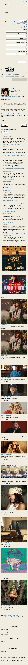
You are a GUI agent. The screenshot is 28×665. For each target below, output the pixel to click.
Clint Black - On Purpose (8, 179)
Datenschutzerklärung (6, 660)
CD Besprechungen (5, 510)
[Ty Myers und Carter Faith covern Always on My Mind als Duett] (14, 427)
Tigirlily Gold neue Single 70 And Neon (9, 417)
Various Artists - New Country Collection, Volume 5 (14, 233)
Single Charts (4, 324)
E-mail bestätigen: (21, 51)
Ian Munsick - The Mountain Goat (8, 576)
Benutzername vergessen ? (20, 24)
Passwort (6, 12)
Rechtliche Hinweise (16, 660)
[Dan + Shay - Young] (14, 529)
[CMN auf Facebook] (14, 79)
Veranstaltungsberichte (6, 479)
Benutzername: (21, 33)
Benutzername (7, 4)
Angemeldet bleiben (8, 21)
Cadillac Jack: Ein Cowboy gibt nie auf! (11, 144)
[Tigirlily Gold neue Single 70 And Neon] (14, 408)
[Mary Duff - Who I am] (14, 284)
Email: (23, 47)
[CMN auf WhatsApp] (19, 79)
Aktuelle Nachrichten (6, 377)
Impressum (4, 662)
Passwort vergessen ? (22, 23)
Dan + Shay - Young (5, 544)
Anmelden (4, 131)
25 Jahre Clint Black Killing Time (10, 200)
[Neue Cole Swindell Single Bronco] (14, 389)
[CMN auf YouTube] (22, 79)
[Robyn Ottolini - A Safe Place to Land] (14, 592)
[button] (6, 634)
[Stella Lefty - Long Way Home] (14, 497)
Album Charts (4, 355)
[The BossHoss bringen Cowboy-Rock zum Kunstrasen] (14, 472)
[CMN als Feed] (24, 79)
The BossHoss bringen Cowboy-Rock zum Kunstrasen (13, 481)
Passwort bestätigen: (20, 42)
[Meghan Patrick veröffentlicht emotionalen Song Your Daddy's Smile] (14, 447)
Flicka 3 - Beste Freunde (8, 222)
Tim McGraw (13, 98)
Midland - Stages (6, 134)
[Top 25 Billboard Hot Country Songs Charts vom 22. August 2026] (14, 311)
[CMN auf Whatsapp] (20, 620)
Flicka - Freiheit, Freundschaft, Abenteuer (11, 96)
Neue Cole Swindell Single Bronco (9, 398)
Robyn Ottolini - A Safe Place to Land (9, 607)
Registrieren (24, 26)
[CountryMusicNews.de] (9, 69)
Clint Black (13, 90)
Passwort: (22, 38)
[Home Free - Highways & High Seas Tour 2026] (14, 259)
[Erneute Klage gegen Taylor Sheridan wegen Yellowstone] (14, 370)
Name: (23, 29)
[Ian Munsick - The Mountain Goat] (14, 560)
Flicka (3, 122)
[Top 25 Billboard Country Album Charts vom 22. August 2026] (14, 341)
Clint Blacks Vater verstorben (9, 211)
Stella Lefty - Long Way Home (8, 512)
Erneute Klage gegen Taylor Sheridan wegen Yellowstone (14, 379)
